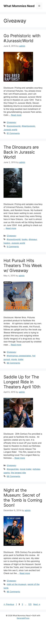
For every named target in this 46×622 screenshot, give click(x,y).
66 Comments (13, 476)
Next (36, 604)
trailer (20, 359)
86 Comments (13, 363)
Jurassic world (10, 129)
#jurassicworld (14, 126)
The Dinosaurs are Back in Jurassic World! (21, 152)
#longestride (13, 469)
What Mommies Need (19, 6)
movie (14, 359)
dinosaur (33, 239)
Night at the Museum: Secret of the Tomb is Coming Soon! (23, 498)
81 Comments (13, 133)
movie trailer (25, 469)
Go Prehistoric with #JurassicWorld (22, 38)
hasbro (7, 243)
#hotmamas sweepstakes (19, 356)
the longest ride (18, 473)
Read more (16, 115)
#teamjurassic (28, 126)
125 (30, 604)
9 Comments (13, 246)
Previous (9, 604)
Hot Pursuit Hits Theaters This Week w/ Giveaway (23, 265)
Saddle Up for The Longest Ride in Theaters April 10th (22, 381)
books (24, 239)
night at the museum (16, 584)
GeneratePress (23, 618)
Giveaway (11, 122)
